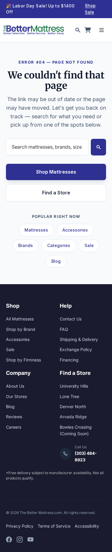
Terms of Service (54, 526)
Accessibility (87, 526)
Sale (89, 245)
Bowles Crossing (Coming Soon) (76, 430)
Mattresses (36, 229)
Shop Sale (90, 9)
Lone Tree (69, 396)
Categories (58, 245)
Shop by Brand (20, 329)
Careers (13, 427)
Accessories (75, 229)
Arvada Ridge (73, 416)
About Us (15, 386)
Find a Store (56, 193)
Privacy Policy (19, 526)
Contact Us (71, 318)
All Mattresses (20, 318)
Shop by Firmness (23, 359)
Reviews (14, 416)
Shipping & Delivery (79, 339)
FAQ (64, 329)
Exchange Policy (76, 349)
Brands (25, 245)
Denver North (73, 406)
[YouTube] (30, 539)
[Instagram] (20, 539)
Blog (56, 261)
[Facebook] (9, 539)
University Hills (74, 386)
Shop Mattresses (56, 172)
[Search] (77, 30)
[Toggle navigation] (101, 30)
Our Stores (16, 396)
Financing (69, 359)
